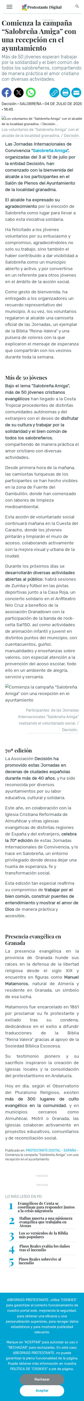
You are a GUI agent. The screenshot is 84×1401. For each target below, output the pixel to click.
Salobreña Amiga (50, 150)
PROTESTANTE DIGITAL (43, 1151)
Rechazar (42, 1379)
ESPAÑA (70, 1151)
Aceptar (42, 1391)
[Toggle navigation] (10, 7)
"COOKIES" (68, 1300)
